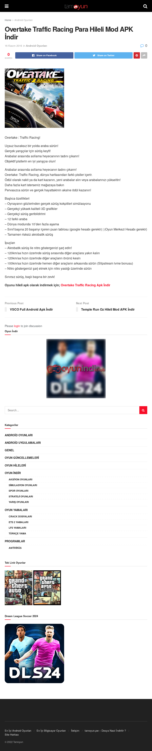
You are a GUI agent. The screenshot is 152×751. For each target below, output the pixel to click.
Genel (9, 450)
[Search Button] (143, 410)
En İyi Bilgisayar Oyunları (51, 730)
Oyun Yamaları (16, 510)
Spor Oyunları (18, 490)
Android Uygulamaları (23, 443)
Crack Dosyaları (20, 516)
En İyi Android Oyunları (18, 730)
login (17, 326)
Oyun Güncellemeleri (22, 458)
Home (8, 20)
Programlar (15, 541)
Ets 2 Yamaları (18, 522)
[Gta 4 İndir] (18, 587)
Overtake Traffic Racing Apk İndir (85, 285)
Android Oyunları (23, 20)
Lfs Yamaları (17, 527)
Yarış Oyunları (19, 502)
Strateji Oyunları (21, 496)
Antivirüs (15, 548)
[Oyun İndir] (76, 368)
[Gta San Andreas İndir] (47, 587)
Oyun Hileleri (15, 465)
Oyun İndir (13, 473)
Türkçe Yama (17, 533)
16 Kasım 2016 (13, 45)
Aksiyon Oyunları (20, 479)
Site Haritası (12, 734)
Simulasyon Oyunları (23, 485)
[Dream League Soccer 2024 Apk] (34, 653)
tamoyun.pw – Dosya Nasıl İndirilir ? (105, 730)
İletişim (75, 730)
